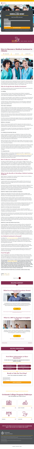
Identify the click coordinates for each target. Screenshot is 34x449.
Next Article (30, 342)
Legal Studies (30, 41)
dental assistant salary (24, 311)
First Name (6, 21)
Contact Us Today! (17, 361)
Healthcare (14, 41)
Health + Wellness (24, 41)
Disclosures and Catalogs (4, 439)
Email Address (6, 24)
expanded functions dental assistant (17, 312)
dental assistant (15, 311)
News (8, 273)
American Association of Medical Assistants (24, 154)
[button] (30, 3)
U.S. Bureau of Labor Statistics (12, 238)
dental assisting (28, 311)
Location (6, 18)
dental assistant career (19, 311)
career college (6, 311)
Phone (6, 25)
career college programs (10, 311)
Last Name (6, 22)
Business (18, 41)
